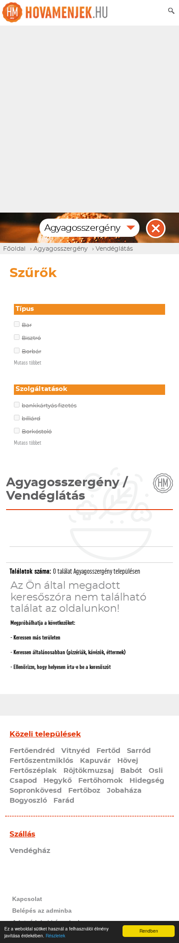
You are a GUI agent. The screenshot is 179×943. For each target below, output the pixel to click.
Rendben (148, 930)
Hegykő (57, 780)
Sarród (139, 750)
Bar (27, 325)
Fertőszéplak (33, 770)
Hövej (127, 760)
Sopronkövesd (36, 790)
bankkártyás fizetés (49, 406)
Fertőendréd (32, 750)
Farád (63, 800)
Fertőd (108, 750)
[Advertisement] (89, 119)
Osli (156, 770)
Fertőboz (84, 790)
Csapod (23, 780)
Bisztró (31, 338)
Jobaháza (124, 790)
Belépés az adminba (42, 910)
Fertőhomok (100, 780)
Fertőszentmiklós (41, 760)
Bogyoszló (28, 800)
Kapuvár (95, 760)
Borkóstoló (37, 432)
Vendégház (30, 850)
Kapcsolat (27, 898)
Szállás (22, 834)
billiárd (31, 419)
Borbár (31, 352)
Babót (131, 770)
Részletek (55, 935)
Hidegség (146, 780)
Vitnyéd (75, 750)
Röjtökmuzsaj (88, 770)
